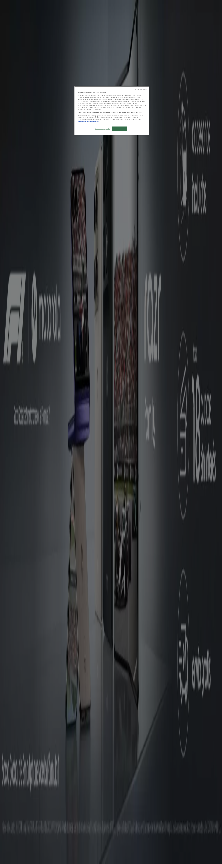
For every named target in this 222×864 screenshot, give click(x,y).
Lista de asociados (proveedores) (88, 121)
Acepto (119, 129)
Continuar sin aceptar (141, 89)
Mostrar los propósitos (102, 129)
